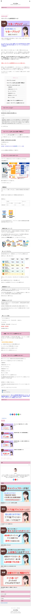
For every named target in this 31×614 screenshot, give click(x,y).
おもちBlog (15, 3)
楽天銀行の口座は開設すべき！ (19, 449)
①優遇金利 (10, 87)
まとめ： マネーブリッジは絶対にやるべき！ (16, 102)
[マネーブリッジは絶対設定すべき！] (16, 414)
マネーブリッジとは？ (11, 80)
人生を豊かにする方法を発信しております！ (15, 611)
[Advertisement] (15, 11)
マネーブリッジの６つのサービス (13, 85)
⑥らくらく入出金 (11, 97)
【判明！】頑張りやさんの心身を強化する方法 (8, 566)
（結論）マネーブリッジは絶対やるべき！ (15, 100)
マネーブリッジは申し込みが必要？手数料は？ (16, 82)
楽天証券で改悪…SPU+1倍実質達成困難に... (21, 432)
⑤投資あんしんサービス (12, 95)
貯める (5, 418)
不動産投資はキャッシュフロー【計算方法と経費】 (9, 502)
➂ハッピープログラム (12, 91)
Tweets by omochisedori (4, 602)
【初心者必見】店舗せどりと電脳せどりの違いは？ (9, 587)
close (17, 77)
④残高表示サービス (11, 93)
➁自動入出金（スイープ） (13, 89)
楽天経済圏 (3, 418)
